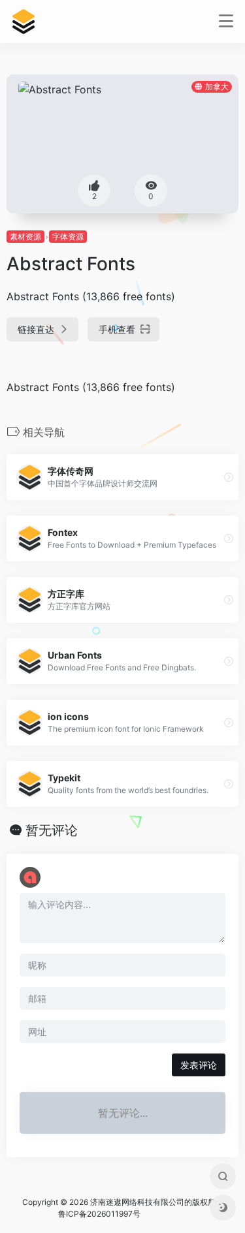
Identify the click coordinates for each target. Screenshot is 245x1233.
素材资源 (25, 237)
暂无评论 (51, 830)
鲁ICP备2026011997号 (99, 1214)
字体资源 (68, 237)
